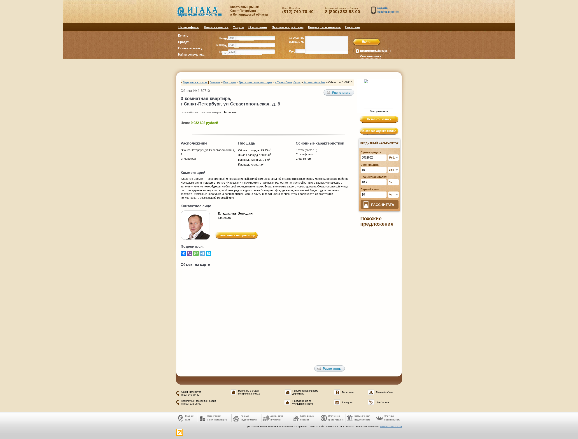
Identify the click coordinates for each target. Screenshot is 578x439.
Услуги (238, 27)
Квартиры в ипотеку (324, 27)
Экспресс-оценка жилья (379, 131)
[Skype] (208, 253)
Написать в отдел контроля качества (249, 392)
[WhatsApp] (196, 253)
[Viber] (189, 253)
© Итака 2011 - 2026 (391, 426)
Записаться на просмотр (237, 235)
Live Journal (382, 402)
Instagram (347, 402)
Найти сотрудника (191, 54)
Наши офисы (188, 27)
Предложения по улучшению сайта (302, 402)
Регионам (352, 27)
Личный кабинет (385, 392)
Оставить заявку (190, 48)
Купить (183, 35)
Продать (184, 42)
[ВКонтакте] (183, 253)
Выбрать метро (299, 41)
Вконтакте (348, 392)
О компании (257, 27)
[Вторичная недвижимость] (202, 14)
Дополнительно (370, 50)
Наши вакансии (216, 27)
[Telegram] (202, 253)
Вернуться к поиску (195, 82)
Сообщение (296, 37)
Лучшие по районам (287, 27)
